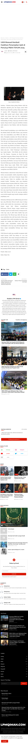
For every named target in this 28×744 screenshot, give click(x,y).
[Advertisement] (14, 20)
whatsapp (8, 449)
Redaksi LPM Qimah (13, 298)
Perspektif (14, 669)
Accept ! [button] (5, 741)
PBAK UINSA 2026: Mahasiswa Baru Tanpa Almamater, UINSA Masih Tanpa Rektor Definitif (13, 391)
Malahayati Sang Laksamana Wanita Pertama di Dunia (19, 496)
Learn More (20, 738)
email (8, 457)
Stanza (14, 676)
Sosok (14, 674)
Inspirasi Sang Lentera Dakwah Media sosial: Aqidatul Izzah (5, 478)
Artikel (14, 659)
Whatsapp (14, 274)
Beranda (3, 38)
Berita (7, 38)
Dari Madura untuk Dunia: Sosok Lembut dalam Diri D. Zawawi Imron (6, 496)
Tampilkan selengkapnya (21, 319)
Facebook (5, 274)
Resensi (14, 671)
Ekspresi (14, 664)
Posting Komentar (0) (14, 439)
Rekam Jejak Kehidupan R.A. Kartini (16, 549)
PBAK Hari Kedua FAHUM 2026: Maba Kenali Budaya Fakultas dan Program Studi (12, 367)
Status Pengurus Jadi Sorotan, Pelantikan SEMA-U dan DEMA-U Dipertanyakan (17, 642)
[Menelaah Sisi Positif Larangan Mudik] (3, 538)
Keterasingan (11, 529)
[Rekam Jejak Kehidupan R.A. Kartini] (3, 551)
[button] (26, 2)
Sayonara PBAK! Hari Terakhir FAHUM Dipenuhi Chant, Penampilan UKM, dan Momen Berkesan (13, 343)
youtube (8, 453)
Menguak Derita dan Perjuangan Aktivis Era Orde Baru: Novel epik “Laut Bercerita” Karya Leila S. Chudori (18, 544)
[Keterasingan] (3, 531)
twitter (22, 453)
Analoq (14, 656)
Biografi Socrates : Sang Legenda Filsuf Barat (20, 478)
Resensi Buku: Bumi (6, 693)
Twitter (10, 274)
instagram (22, 449)
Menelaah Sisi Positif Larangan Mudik (16, 535)
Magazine (14, 666)
